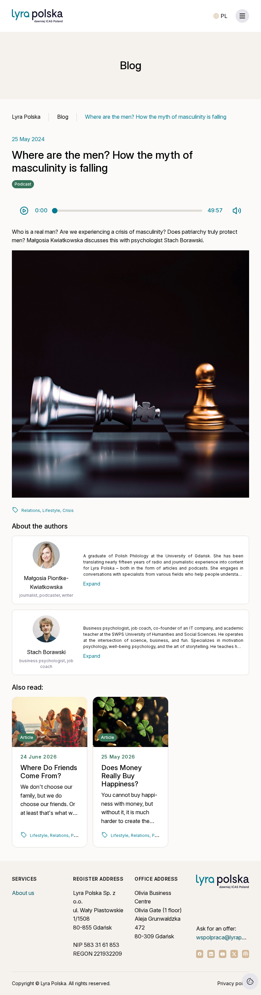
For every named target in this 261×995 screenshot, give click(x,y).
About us (23, 892)
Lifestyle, (51, 510)
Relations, (31, 510)
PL (224, 16)
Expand (91, 584)
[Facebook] (200, 954)
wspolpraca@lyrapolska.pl (228, 937)
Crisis (68, 510)
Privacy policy (233, 983)
